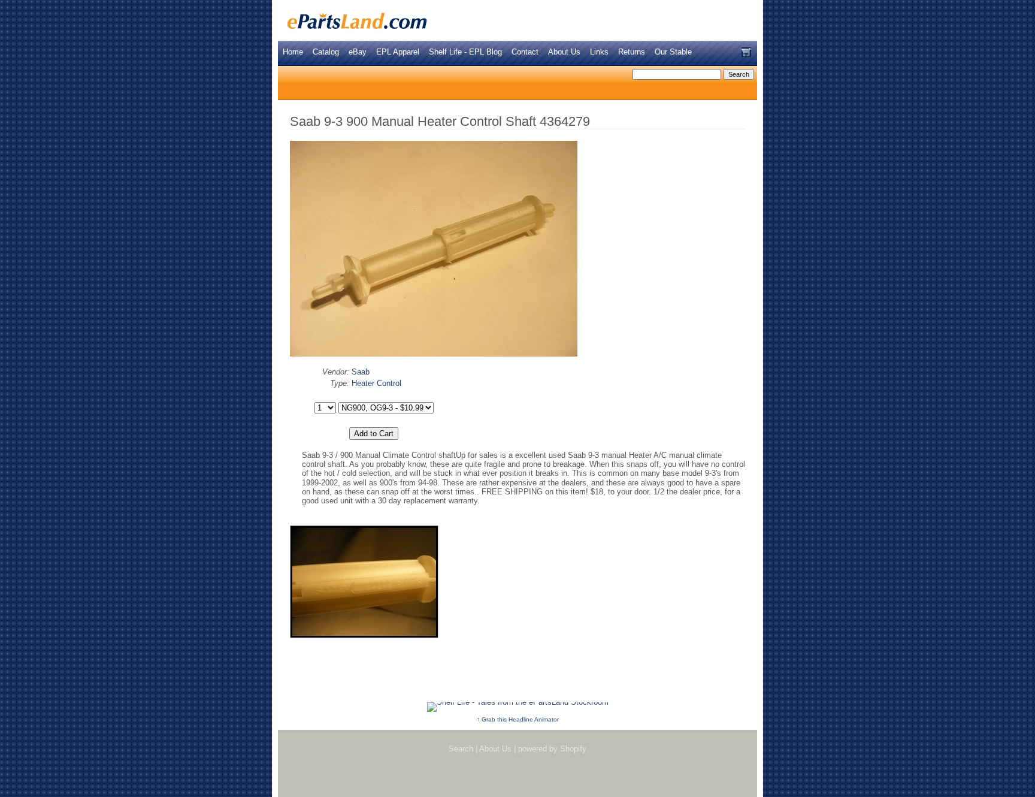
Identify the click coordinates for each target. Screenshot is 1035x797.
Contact (525, 51)
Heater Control (376, 383)
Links (599, 51)
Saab (361, 371)
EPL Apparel (397, 51)
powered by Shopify (552, 748)
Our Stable (673, 51)
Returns (631, 51)
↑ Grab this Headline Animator (518, 719)
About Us (564, 51)
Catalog (326, 51)
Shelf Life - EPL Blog (465, 51)
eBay (358, 51)
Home (293, 51)
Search (461, 748)
